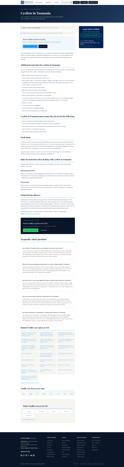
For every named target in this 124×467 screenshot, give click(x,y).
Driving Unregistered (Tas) (28, 360)
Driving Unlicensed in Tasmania (65, 353)
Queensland (65, 445)
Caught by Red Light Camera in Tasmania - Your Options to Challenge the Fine (29, 334)
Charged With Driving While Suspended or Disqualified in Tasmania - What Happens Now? (28, 348)
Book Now (76, 2)
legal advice (30, 211)
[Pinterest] (26, 456)
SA (51, 394)
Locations (56, 2)
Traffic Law (26, 9)
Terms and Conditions (98, 463)
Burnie (29, 411)
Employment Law (51, 454)
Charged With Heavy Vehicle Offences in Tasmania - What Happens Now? (47, 347)
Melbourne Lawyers (81, 443)
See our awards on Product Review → (87, 45)
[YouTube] (31, 456)
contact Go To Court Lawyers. (32, 213)
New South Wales (66, 440)
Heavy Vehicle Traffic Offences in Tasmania (47, 365)
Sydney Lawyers (81, 440)
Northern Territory (66, 449)
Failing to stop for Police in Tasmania (28, 365)
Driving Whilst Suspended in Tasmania (46, 360)
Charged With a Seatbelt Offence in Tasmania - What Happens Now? (46, 341)
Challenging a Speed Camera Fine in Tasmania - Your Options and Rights (29, 341)
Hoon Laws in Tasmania (63, 365)
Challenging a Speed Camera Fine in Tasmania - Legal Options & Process (66, 334)
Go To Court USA (96, 440)
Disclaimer (90, 463)
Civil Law (49, 447)
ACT (24, 394)
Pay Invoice (76, 463)
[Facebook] (21, 456)
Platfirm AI (94, 447)
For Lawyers (84, 2)
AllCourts (94, 445)
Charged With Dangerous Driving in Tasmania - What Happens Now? (66, 341)
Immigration (50, 449)
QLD (44, 394)
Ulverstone (29, 415)
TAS (30, 9)
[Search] (71, 2)
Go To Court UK (95, 443)
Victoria (64, 443)
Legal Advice (48, 2)
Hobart (54, 411)
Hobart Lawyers (80, 456)
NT (37, 394)
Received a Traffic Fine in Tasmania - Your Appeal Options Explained (29, 371)
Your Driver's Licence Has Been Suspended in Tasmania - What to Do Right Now (29, 378)
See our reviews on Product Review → (30, 448)
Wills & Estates (50, 456)
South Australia (65, 454)
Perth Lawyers (80, 447)
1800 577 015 (94, 2)
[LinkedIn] (33, 456)
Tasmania (64, 456)
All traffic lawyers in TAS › (29, 419)
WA (72, 394)
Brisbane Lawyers (81, 445)
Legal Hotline (95, 449)
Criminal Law (50, 440)
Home (22, 9)
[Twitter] (29, 456)
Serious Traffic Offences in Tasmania (46, 370)
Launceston (66, 411)
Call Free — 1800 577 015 (30, 46)
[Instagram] (24, 456)
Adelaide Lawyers (81, 454)
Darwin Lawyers (80, 449)
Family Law (49, 445)
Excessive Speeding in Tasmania (65, 360)
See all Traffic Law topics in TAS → (30, 383)
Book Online (43, 46)
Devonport (41, 411)
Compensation (50, 452)
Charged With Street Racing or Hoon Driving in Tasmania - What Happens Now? (66, 347)
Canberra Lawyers (81, 452)
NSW (30, 394)
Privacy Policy (83, 463)
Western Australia (66, 447)
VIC (65, 394)
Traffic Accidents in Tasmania (65, 369)
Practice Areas (38, 2)
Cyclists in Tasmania (26, 353)
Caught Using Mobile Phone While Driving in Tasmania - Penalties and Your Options (46, 334)
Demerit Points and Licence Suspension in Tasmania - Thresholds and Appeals (46, 355)
